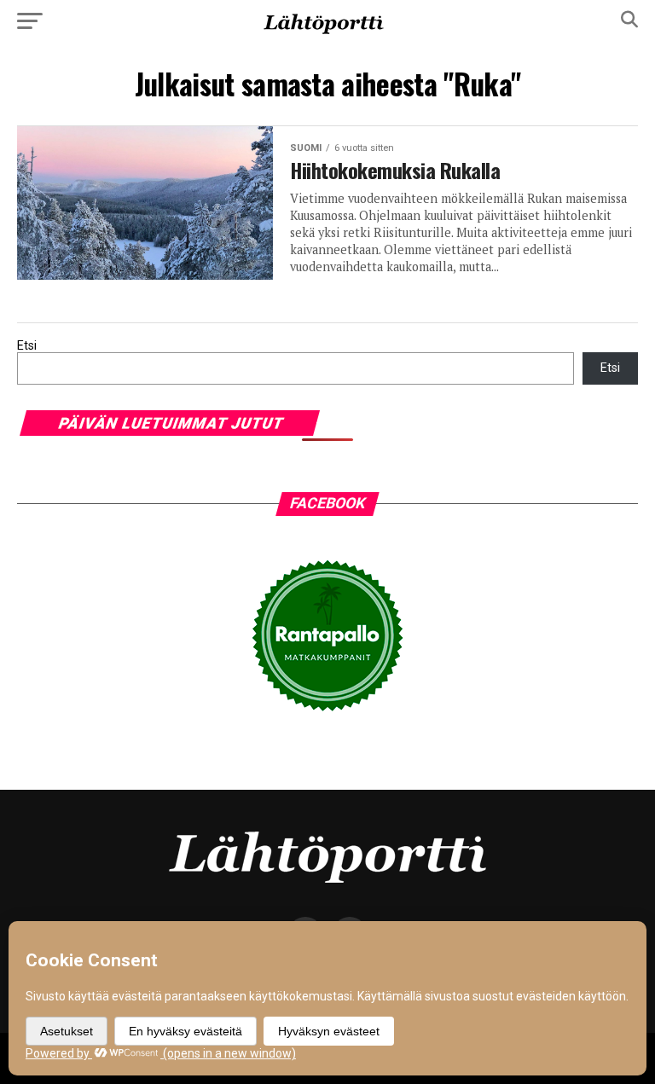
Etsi (27, 346)
